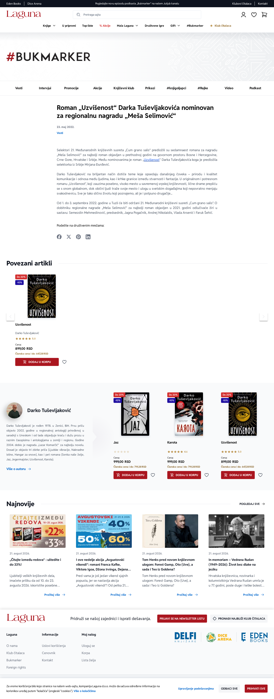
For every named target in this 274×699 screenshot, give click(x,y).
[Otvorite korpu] (264, 14)
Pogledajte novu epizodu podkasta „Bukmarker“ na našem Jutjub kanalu (137, 3)
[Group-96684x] (255, 637)
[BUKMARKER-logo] (48, 56)
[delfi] (185, 637)
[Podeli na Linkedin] (88, 236)
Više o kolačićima (85, 691)
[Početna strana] (24, 15)
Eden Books (13, 3)
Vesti (60, 133)
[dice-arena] (219, 637)
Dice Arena (34, 3)
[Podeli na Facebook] (59, 236)
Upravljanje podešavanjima (196, 688)
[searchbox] (137, 14)
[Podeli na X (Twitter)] (68, 236)
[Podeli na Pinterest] (78, 236)
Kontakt (263, 3)
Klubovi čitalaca (241, 3)
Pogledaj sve (249, 504)
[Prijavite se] (243, 14)
